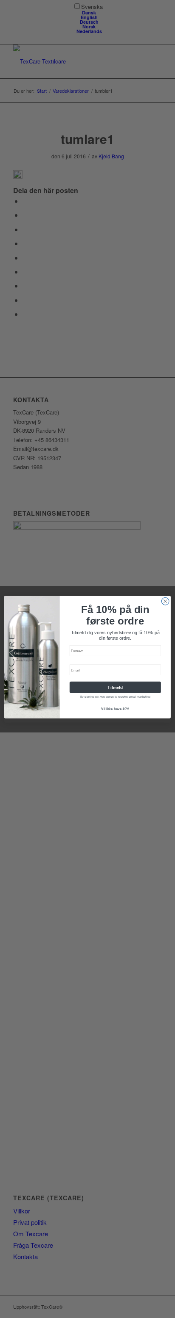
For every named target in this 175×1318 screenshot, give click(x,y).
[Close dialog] (165, 601)
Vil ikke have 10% (115, 709)
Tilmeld (115, 687)
